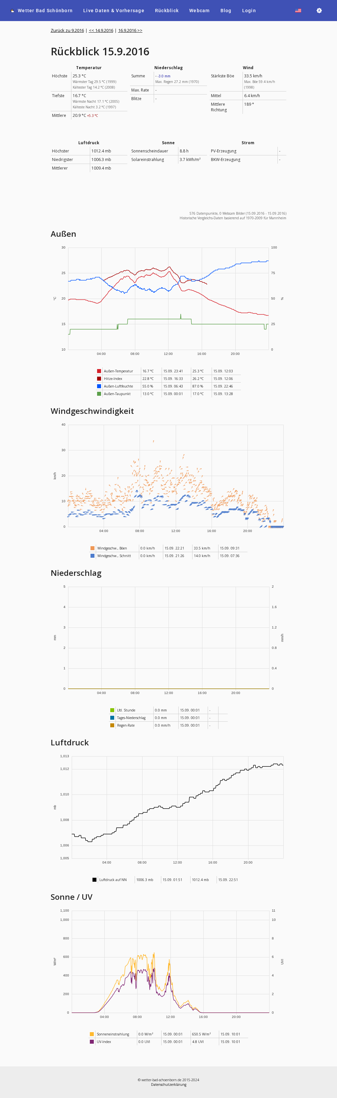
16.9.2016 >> (130, 30)
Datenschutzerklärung (168, 1084)
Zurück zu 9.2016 (67, 30)
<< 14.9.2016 (101, 30)
